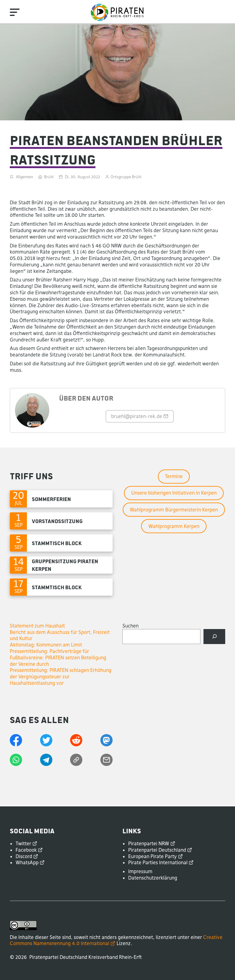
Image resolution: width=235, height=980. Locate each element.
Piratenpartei (148, 843)
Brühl (49, 177)
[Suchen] (214, 636)
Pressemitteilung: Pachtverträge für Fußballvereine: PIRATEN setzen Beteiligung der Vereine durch (58, 657)
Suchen (130, 626)
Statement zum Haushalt (37, 626)
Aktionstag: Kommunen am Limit (46, 645)
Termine (174, 476)
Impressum (140, 871)
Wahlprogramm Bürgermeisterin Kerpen (174, 510)
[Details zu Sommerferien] (61, 498)
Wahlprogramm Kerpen (174, 526)
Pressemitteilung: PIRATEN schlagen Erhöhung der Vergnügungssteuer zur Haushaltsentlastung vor (60, 676)
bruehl (136, 416)
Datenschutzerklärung (152, 878)
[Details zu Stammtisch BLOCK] (61, 543)
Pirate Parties (158, 862)
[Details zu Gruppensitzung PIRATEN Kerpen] (61, 565)
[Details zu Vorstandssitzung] (61, 521)
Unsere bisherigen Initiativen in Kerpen (174, 493)
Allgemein (24, 177)
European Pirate (152, 856)
